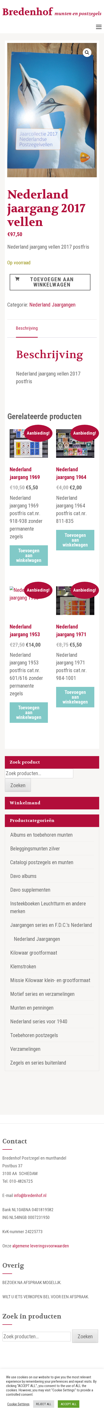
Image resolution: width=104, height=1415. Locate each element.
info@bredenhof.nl (30, 1195)
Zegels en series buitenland (38, 1063)
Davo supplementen (30, 890)
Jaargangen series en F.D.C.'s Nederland (51, 925)
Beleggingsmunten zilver (35, 849)
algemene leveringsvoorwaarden (40, 1245)
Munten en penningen (31, 1008)
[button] (87, 52)
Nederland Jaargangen (52, 305)
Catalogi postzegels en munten (41, 862)
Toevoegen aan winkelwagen (52, 282)
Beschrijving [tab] (27, 328)
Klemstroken (23, 967)
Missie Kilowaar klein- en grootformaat (50, 980)
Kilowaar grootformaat (33, 953)
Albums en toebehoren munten (41, 835)
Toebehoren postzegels (34, 1035)
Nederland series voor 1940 (38, 1022)
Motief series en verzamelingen (42, 994)
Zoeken (17, 785)
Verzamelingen (25, 1049)
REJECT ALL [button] (43, 1404)
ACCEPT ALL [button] (68, 1404)
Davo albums (23, 876)
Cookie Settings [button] (18, 1404)
